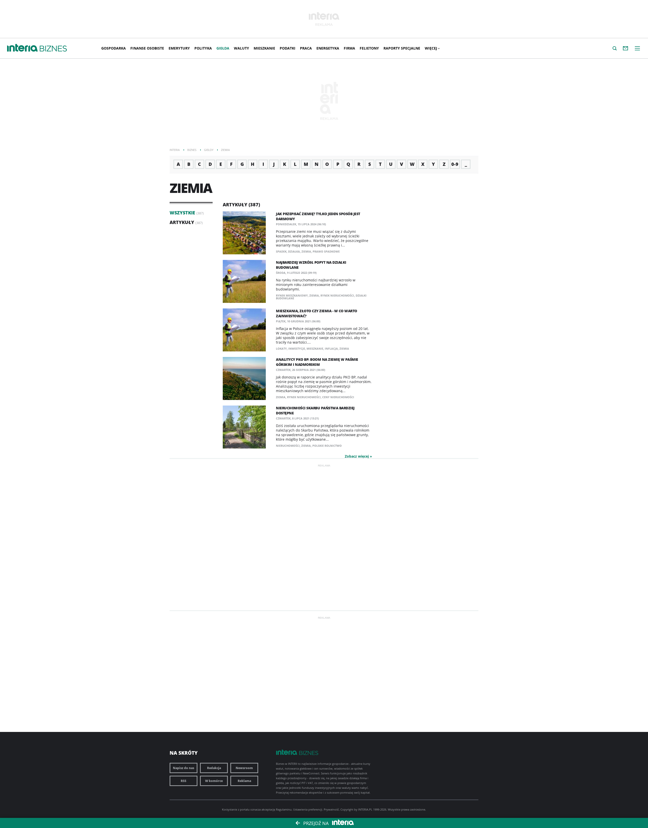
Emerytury (179, 48)
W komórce (214, 781)
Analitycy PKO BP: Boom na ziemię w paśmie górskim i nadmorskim (317, 362)
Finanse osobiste (147, 48)
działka (294, 251)
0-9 (454, 164)
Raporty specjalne (401, 48)
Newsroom (244, 768)
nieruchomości (288, 445)
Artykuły (182, 222)
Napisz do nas (183, 768)
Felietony (369, 48)
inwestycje (296, 348)
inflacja (331, 348)
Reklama (244, 781)
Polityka (203, 48)
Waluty (241, 48)
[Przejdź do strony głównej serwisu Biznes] (53, 48)
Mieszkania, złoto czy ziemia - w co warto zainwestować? (316, 313)
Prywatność (331, 809)
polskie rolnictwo (327, 445)
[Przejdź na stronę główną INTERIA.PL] (22, 48)
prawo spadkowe (326, 251)
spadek (281, 251)
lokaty (281, 348)
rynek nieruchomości (337, 295)
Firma (349, 48)
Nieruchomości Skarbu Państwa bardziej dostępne (315, 410)
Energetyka (327, 48)
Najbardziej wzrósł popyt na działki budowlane (311, 265)
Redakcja (214, 768)
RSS (183, 781)
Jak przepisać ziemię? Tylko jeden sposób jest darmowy (318, 216)
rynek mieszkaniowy (292, 295)
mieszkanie (315, 348)
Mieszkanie (264, 48)
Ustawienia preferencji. (308, 809)
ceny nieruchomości (338, 397)
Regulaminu (284, 809)
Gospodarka (113, 48)
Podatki (287, 48)
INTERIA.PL (365, 809)
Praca (306, 48)
